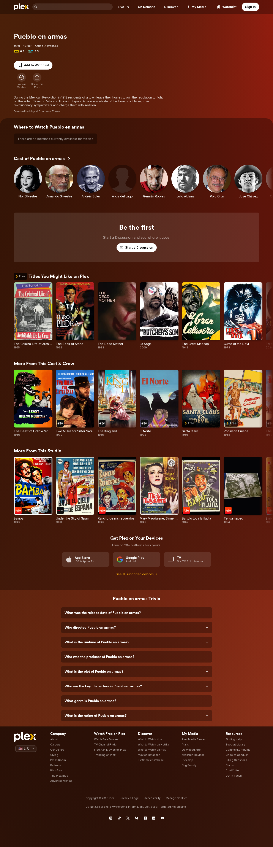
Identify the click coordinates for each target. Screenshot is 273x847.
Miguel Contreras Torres (44, 111)
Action (39, 46)
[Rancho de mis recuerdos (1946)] (117, 490)
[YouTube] (162, 818)
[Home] (21, 7)
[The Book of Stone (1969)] (75, 315)
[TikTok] (119, 818)
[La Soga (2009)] (159, 315)
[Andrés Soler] (91, 183)
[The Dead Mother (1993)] (117, 315)
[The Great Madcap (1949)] (201, 315)
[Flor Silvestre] (28, 183)
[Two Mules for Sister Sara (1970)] (75, 403)
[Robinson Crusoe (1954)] (243, 403)
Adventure (51, 46)
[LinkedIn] (154, 818)
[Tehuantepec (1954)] (243, 490)
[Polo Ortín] (217, 183)
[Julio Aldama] (185, 183)
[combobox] (75, 6)
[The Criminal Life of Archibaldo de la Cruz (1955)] (33, 315)
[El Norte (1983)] (159, 403)
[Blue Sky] (136, 818)
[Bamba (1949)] (33, 490)
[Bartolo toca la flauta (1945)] (201, 490)
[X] (128, 818)
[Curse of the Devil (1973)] (243, 315)
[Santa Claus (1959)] (201, 403)
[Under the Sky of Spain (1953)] (75, 490)
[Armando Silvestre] (59, 183)
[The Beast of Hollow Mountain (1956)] (33, 403)
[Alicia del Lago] (122, 183)
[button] (37, 81)
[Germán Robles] (154, 183)
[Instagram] (110, 818)
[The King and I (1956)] (117, 403)
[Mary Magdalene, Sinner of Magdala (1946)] (159, 490)
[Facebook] (145, 818)
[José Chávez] (248, 183)
